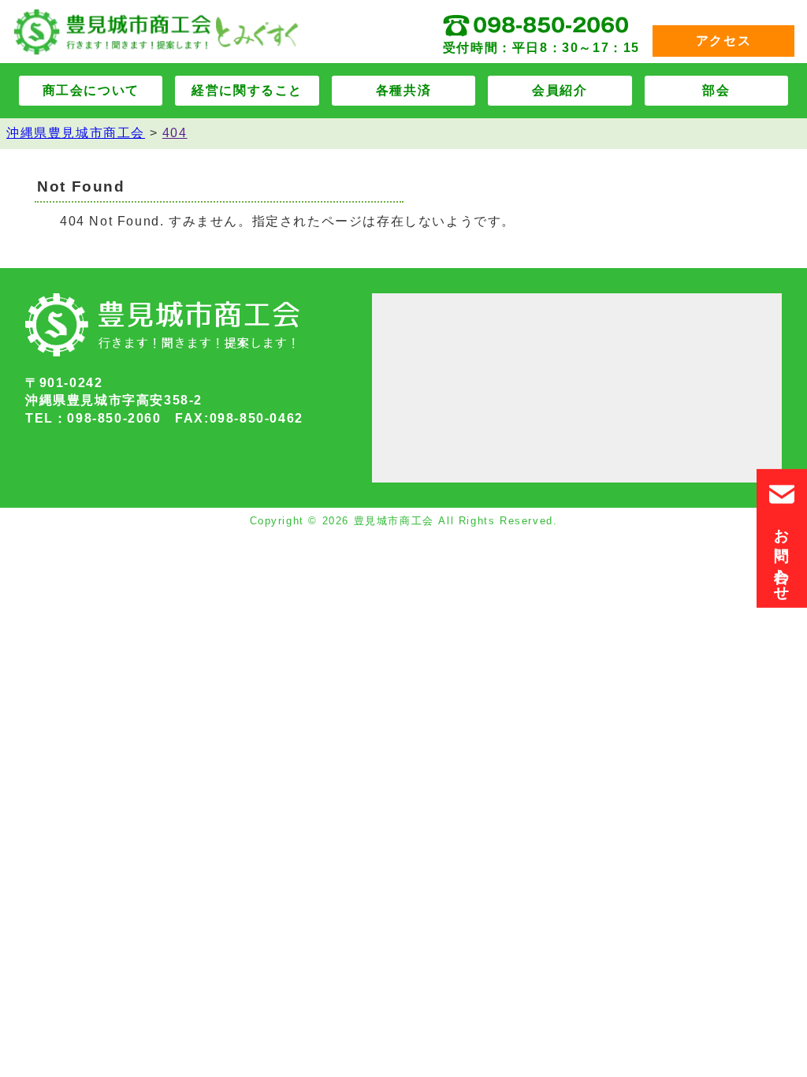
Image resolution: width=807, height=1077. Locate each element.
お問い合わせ (782, 554)
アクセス (723, 40)
